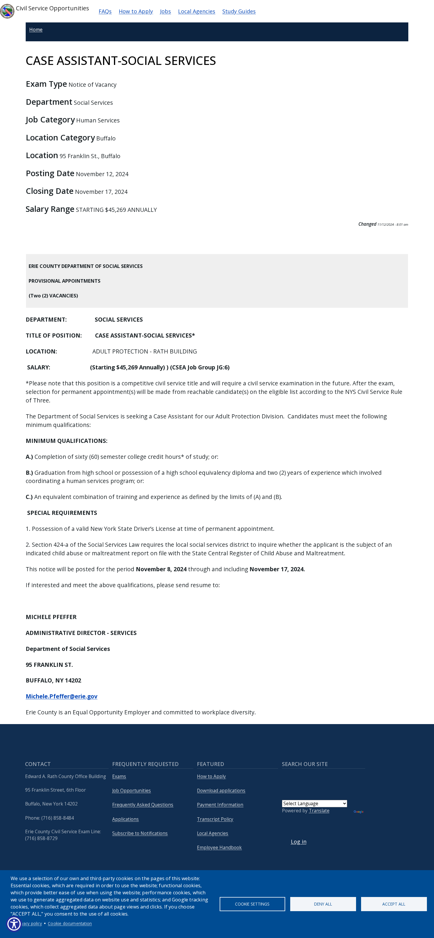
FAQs (105, 11)
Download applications (221, 791)
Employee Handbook (219, 847)
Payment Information (220, 805)
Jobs (165, 11)
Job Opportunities (131, 791)
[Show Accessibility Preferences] (14, 924)
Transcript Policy (215, 819)
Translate (319, 811)
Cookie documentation (70, 923)
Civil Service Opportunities (51, 8)
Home (36, 29)
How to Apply (136, 11)
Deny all (323, 904)
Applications (125, 819)
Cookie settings (252, 904)
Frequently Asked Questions (142, 805)
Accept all (393, 904)
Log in (298, 841)
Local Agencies (196, 11)
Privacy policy (29, 923)
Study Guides (239, 11)
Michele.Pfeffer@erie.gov (61, 696)
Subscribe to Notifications (140, 833)
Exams (119, 776)
